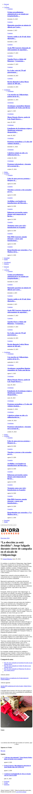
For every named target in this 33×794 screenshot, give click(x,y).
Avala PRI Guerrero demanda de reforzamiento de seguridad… (19, 49)
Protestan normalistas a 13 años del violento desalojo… (19, 142)
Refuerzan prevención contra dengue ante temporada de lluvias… (17, 214)
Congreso (6, 7)
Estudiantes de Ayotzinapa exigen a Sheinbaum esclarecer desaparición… (19, 130)
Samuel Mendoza (7, 559)
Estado (6, 259)
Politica (6, 172)
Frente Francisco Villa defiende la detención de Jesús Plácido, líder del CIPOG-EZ (17, 766)
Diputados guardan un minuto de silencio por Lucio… (19, 26)
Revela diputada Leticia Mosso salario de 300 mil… (18, 82)
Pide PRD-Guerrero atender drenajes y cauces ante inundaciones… (17, 238)
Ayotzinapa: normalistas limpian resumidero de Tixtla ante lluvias (18, 107)
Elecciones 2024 (5, 538)
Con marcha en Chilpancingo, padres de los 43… (17, 95)
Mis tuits (3, 751)
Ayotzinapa (7, 89)
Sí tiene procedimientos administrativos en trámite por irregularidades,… (18, 14)
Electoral (6, 4)
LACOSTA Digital (21, 792)
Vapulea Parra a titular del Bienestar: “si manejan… (16, 60)
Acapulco (6, 173)
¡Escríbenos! (7, 262)
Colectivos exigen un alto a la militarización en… (17, 154)
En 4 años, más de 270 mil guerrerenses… (16, 71)
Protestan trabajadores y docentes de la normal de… (19, 165)
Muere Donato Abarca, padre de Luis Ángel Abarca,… (18, 118)
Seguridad (6, 258)
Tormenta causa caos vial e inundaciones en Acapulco (16, 226)
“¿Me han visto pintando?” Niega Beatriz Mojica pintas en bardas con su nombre (18, 758)
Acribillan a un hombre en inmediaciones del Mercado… (17, 202)
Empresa (6, 264)
